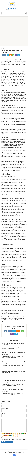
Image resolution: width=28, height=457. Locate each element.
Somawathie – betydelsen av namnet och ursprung (13, 371)
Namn (3, 403)
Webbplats (3, 413)
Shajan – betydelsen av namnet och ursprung (13, 381)
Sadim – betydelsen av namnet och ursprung (13, 390)
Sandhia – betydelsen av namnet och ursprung (13, 353)
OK (14, 455)
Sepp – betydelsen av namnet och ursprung (13, 344)
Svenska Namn (11, 8)
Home (2, 48)
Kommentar (4, 418)
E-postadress (5, 408)
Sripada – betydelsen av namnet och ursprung (13, 362)
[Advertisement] (14, 31)
